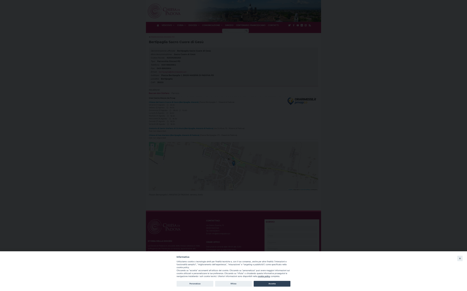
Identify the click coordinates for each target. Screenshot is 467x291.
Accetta (272, 284)
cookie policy (264, 276)
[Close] (460, 258)
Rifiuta (233, 284)
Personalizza (194, 284)
